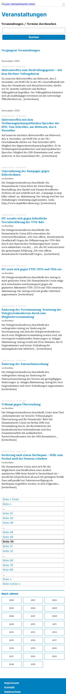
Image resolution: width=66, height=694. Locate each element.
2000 (11, 600)
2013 (33, 632)
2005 (54, 608)
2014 (54, 632)
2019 (33, 648)
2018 (11, 648)
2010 (33, 624)
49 (11, 537)
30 (11, 522)
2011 (54, 624)
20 (11, 518)
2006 (11, 616)
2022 (33, 656)
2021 (11, 656)
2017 (54, 640)
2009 (11, 624)
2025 (33, 664)
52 (11, 551)
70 (11, 565)
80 (11, 569)
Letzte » (15, 583)
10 (11, 513)
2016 (33, 640)
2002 (54, 600)
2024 (11, 664)
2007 (33, 616)
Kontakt (9, 687)
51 (11, 546)
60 (11, 560)
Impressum (11, 683)
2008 (54, 616)
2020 (54, 648)
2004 (33, 608)
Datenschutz (12, 691)
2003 (11, 608)
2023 (54, 656)
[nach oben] (61, 689)
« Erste (14, 499)
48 (11, 532)
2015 (11, 640)
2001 (33, 600)
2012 (11, 632)
